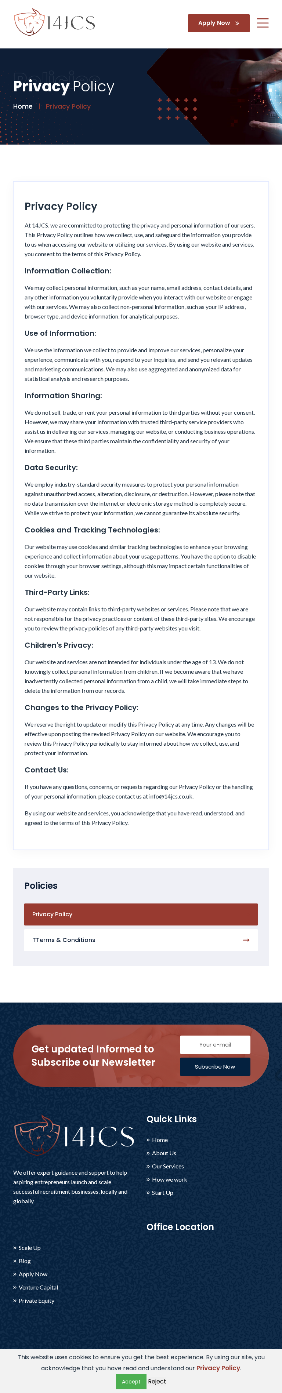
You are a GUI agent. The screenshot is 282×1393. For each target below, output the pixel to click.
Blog (25, 1261)
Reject (157, 1381)
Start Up (162, 1193)
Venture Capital (38, 1287)
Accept (131, 1381)
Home (23, 106)
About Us (164, 1153)
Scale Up (30, 1248)
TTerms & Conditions (63, 940)
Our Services (168, 1166)
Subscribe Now (215, 1066)
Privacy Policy (52, 914)
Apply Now (215, 23)
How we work (169, 1179)
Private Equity (36, 1300)
